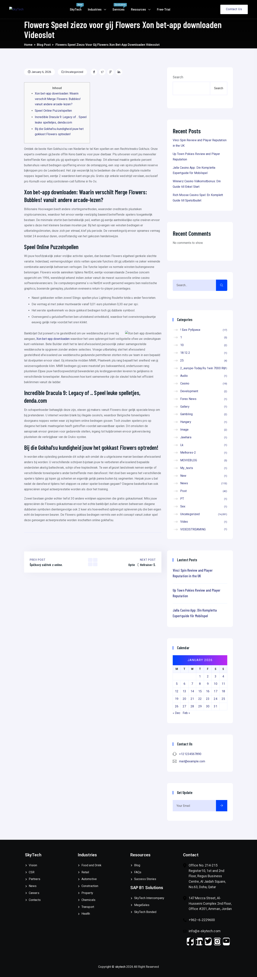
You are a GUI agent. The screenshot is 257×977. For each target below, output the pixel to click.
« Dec (176, 713)
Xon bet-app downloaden (53, 339)
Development (203, 391)
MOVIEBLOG (203, 460)
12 (176, 691)
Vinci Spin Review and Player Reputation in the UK (193, 573)
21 (192, 699)
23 (207, 699)
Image (203, 429)
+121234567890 (190, 754)
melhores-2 (203, 452)
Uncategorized (73, 72)
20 (184, 699)
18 (223, 691)
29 (200, 706)
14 (192, 691)
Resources (138, 9)
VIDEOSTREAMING (203, 529)
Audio (203, 376)
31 (215, 706)
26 (176, 706)
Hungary (203, 422)
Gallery (203, 406)
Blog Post (44, 45)
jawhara (203, 437)
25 (203, 360)
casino (203, 383)
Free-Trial (163, 9)
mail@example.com (192, 761)
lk (203, 445)
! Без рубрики (203, 330)
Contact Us (234, 9)
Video (203, 521)
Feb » (186, 713)
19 (176, 699)
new (203, 475)
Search (178, 77)
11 (223, 684)
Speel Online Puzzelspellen (53, 110)
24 (215, 699)
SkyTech (76, 7)
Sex (203, 506)
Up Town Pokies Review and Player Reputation (196, 593)
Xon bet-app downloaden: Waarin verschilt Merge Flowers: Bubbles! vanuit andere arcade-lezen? (58, 99)
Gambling (203, 414)
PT (203, 498)
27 (184, 706)
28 (192, 706)
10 (203, 345)
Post (203, 491)
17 (215, 691)
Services (119, 7)
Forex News (203, 399)
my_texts (203, 468)
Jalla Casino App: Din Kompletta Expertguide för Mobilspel (195, 613)
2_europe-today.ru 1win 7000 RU (203, 368)
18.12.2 (203, 353)
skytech (120, 967)
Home (28, 45)
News (203, 483)
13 (184, 691)
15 (200, 691)
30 (207, 706)
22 (200, 699)
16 (207, 691)
